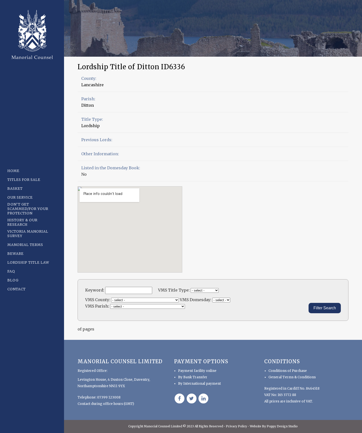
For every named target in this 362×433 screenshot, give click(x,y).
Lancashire (92, 84)
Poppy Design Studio (282, 426)
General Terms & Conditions (292, 377)
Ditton (87, 105)
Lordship (90, 125)
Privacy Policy (237, 426)
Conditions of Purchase (287, 371)
